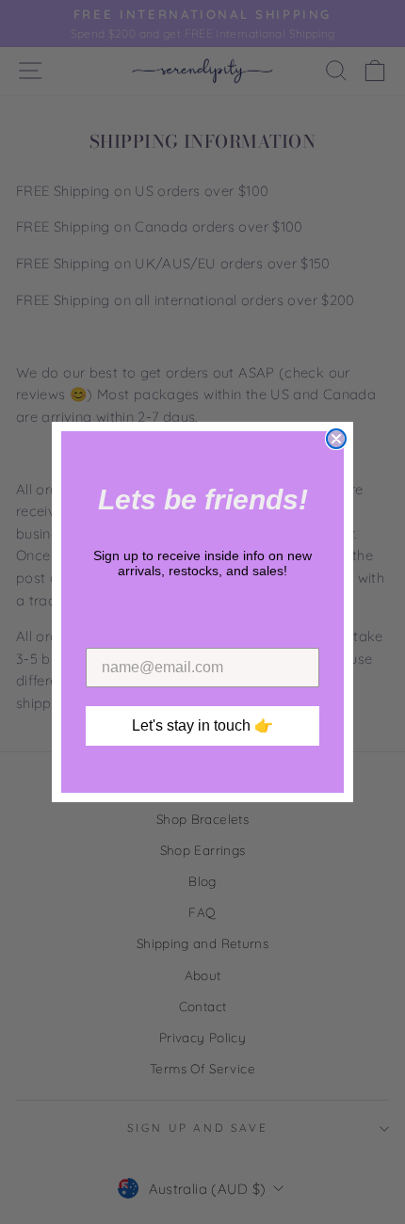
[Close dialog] (336, 438)
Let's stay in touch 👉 (202, 725)
